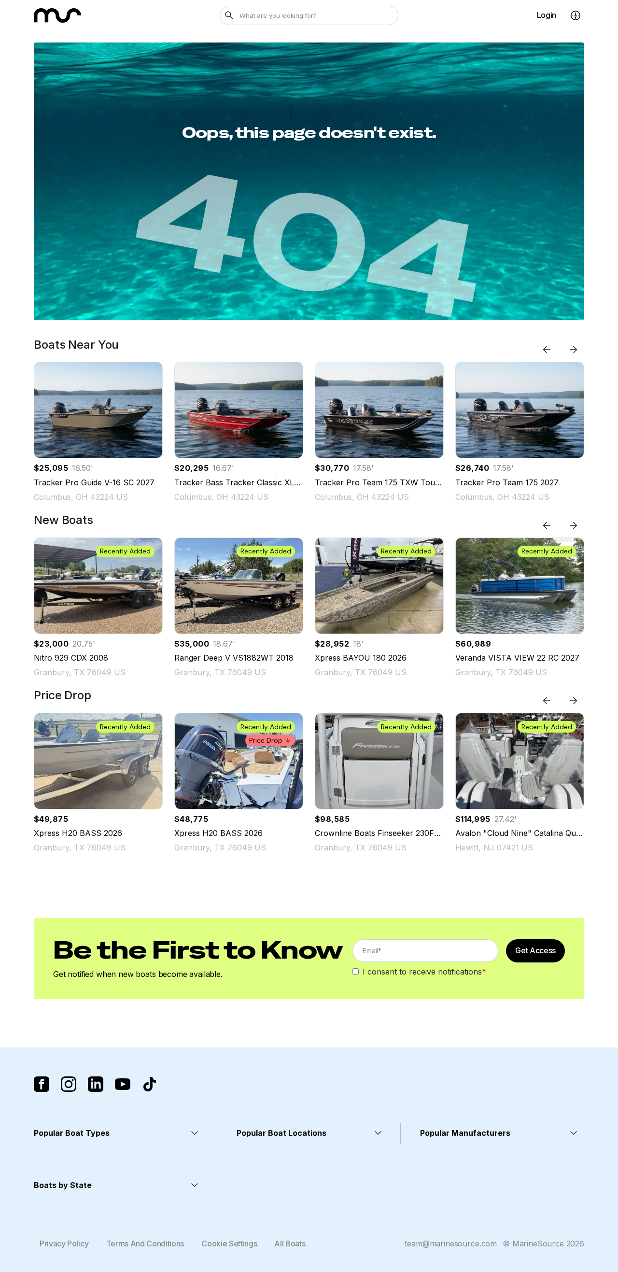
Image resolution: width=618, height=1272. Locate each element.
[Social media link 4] (122, 1084)
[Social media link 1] (41, 1084)
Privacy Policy (64, 1243)
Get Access (535, 950)
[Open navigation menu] (575, 15)
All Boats (289, 1243)
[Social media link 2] (68, 1084)
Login (546, 15)
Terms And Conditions (145, 1243)
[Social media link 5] (149, 1084)
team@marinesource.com (451, 1243)
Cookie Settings (229, 1243)
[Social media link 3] (95, 1084)
